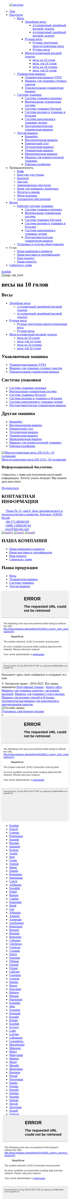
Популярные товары (30, 687)
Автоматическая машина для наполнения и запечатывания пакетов (30, 702)
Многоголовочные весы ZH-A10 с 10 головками (34, 459)
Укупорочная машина (39, 146)
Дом (12, 11)
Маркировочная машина (41, 153)
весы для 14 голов (45, 63)
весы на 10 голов (44, 60)
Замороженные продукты (34, 185)
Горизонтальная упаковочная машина (34, 371)
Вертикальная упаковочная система (33, 391)
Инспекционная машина (41, 140)
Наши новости (27, 261)
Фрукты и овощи (28, 192)
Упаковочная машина (31, 74)
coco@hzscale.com (17, 529)
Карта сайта (54, 687)
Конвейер (31, 136)
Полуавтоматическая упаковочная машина (39, 127)
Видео (13, 202)
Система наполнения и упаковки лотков (40, 120)
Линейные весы (35, 21)
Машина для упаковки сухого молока (39, 694)
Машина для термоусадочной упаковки (35, 442)
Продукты (16, 14)
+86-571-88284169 (17, 521)
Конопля (23, 178)
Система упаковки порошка (43, 98)
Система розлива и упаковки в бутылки (35, 398)
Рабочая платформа (38, 164)
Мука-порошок (27, 195)
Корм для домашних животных (38, 188)
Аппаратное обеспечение (34, 199)
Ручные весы (33, 39)
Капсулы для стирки (30, 174)
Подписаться (10, 488)
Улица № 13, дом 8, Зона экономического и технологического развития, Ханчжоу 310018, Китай (32, 514)
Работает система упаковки (35, 206)
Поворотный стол (37, 143)
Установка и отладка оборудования (40, 244)
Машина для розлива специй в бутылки (28, 697)
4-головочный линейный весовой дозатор (49, 34)
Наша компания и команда (34, 251)
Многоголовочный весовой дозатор (33, 334)
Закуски (22, 181)
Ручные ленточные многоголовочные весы (48, 44)
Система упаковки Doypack (43, 108)
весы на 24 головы (45, 67)
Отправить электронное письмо (23, 711)
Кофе (20, 171)
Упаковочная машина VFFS (43, 77)
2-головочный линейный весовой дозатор (49, 27)
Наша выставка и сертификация (38, 254)
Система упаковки (29, 94)
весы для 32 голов (45, 70)
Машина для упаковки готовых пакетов (35, 368)
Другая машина (27, 133)
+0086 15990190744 (18, 525)
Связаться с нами (20, 265)
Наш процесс (26, 258)
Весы (20, 18)
